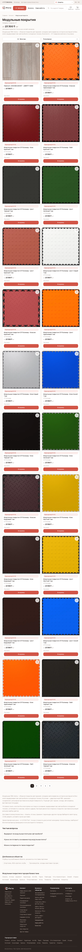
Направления (39, 920)
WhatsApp (17, 2)
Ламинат (22, 895)
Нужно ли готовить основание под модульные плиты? (25, 839)
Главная (4, 15)
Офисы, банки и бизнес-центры (39, 907)
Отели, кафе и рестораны (39, 916)
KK (79, 2)
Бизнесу (31, 8)
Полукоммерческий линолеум (25, 906)
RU (76, 2)
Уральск (22, 880)
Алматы (5, 877)
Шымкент (19, 877)
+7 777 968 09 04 (7, 2)
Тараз (41, 877)
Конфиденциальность (56, 893)
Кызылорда (14, 880)
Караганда (26, 877)
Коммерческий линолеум (24, 902)
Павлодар (47, 877)
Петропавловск (32, 880)
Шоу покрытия (24, 929)
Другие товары (24, 932)
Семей (69, 877)
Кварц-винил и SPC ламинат (25, 892)
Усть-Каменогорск (59, 877)
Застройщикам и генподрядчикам (40, 894)
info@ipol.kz (68, 893)
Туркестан (56, 880)
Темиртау (47, 880)
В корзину (21, 99)
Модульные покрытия (23, 925)
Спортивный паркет (26, 914)
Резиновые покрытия (23, 921)
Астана (11, 877)
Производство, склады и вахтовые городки (43, 863)
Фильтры (23, 39)
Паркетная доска (25, 898)
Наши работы (40, 8)
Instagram (53, 896)
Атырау (75, 877)
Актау (41, 880)
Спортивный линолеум (23, 911)
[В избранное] (37, 45)
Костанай (5, 880)
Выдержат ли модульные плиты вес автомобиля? (23, 834)
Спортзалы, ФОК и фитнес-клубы (15, 863)
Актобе (34, 877)
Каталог (21, 8)
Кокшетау (64, 880)
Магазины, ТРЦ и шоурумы (40, 912)
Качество (38, 925)
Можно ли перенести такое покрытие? (19, 845)
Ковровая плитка (25, 917)
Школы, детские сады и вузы (39, 898)
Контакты (53, 891)
